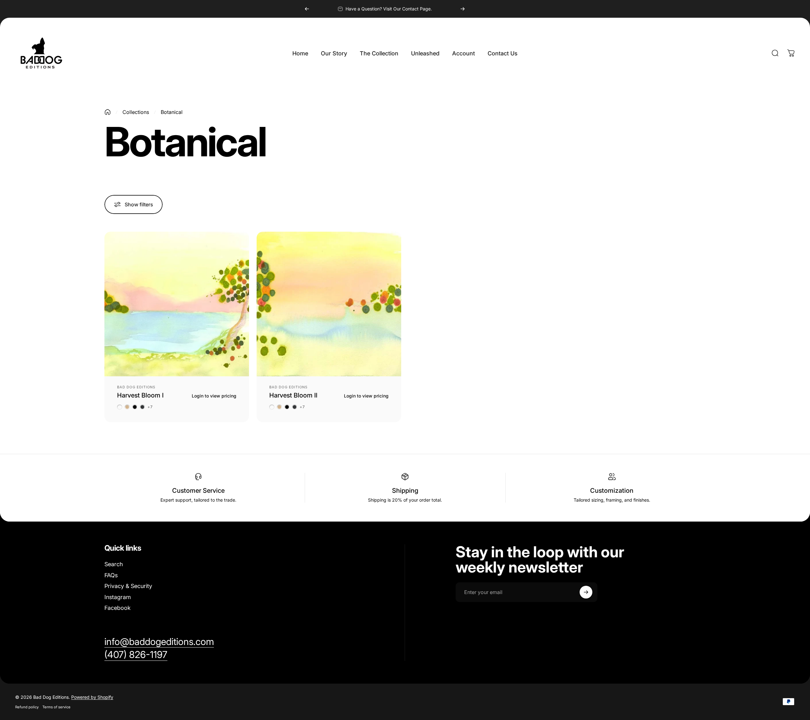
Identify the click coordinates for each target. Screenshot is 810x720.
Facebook (117, 607)
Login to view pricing (214, 395)
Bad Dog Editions (136, 387)
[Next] (463, 9)
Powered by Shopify (92, 697)
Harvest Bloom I (140, 395)
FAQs (111, 575)
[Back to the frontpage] (107, 112)
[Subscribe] (586, 592)
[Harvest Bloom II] (329, 304)
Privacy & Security (128, 586)
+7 (150, 407)
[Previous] (307, 9)
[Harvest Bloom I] (176, 304)
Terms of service (56, 707)
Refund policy (27, 707)
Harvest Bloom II (293, 395)
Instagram (117, 597)
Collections (135, 112)
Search (113, 564)
